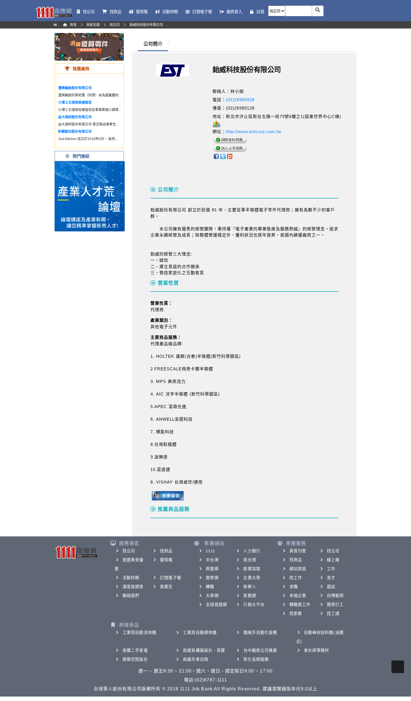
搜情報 (166, 560)
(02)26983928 (240, 99)
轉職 (210, 586)
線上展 (333, 560)
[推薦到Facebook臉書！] (215, 155)
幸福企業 (297, 595)
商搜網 (212, 569)
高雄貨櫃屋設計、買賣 (204, 650)
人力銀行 (251, 551)
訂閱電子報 (170, 578)
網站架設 (297, 569)
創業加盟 (251, 569)
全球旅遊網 (216, 604)
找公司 (128, 551)
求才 (331, 578)
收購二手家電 (135, 650)
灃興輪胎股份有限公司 (75, 88)
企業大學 (251, 578)
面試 (331, 586)
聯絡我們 (130, 595)
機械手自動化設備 (260, 632)
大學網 (212, 595)
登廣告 (166, 586)
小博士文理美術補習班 (75, 103)
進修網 (212, 578)
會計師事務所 (316, 650)
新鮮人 (249, 586)
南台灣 (249, 560)
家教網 (249, 595)
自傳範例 (335, 595)
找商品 (166, 551)
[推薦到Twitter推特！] (222, 155)
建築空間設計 (135, 659)
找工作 (295, 578)
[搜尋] (317, 11)
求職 (293, 586)
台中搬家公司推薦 (260, 650)
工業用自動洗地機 (139, 632)
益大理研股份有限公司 (75, 117)
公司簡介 (152, 44)
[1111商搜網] (54, 12)
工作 (331, 569)
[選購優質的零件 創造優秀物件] (89, 46)
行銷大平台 (253, 604)
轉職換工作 (300, 604)
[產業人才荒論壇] (90, 195)
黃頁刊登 (297, 551)
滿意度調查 (133, 586)
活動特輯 (130, 578)
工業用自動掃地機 (200, 632)
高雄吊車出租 (195, 659)
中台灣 (212, 560)
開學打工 (335, 604)
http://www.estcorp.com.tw (253, 131)
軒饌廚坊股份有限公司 (75, 132)
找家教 (295, 613)
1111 (210, 551)
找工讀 (333, 613)
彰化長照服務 (256, 659)
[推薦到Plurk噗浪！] (229, 155)
